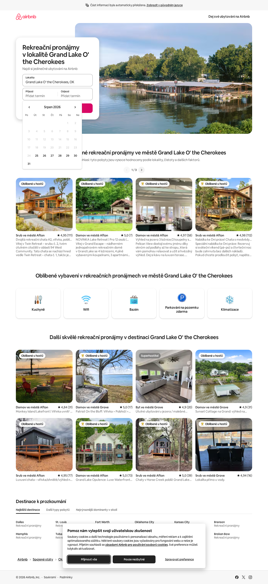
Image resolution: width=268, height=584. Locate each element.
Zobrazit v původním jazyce (165, 5)
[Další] (141, 170)
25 (36, 155)
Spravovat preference (179, 559)
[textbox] (40, 95)
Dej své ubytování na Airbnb (229, 16)
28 (59, 155)
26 (44, 155)
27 (52, 155)
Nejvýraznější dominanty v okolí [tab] (96, 510)
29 (67, 155)
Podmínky (66, 577)
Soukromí (50, 577)
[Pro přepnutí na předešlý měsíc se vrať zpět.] (29, 107)
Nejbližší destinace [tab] (28, 510)
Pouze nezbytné (134, 559)
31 (29, 164)
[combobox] (57, 82)
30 (75, 155)
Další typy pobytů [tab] (58, 510)
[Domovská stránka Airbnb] (26, 16)
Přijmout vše (89, 559)
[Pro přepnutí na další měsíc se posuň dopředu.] (75, 107)
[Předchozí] (127, 170)
